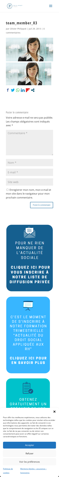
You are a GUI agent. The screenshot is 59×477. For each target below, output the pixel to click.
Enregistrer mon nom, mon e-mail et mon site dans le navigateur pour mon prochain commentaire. (28, 193)
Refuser (29, 453)
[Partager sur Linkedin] (23, 90)
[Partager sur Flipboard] (28, 90)
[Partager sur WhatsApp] (18, 90)
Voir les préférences (29, 461)
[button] (54, 411)
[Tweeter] (13, 90)
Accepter (29, 445)
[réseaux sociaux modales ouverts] (33, 90)
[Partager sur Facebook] (8, 90)
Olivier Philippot (18, 28)
